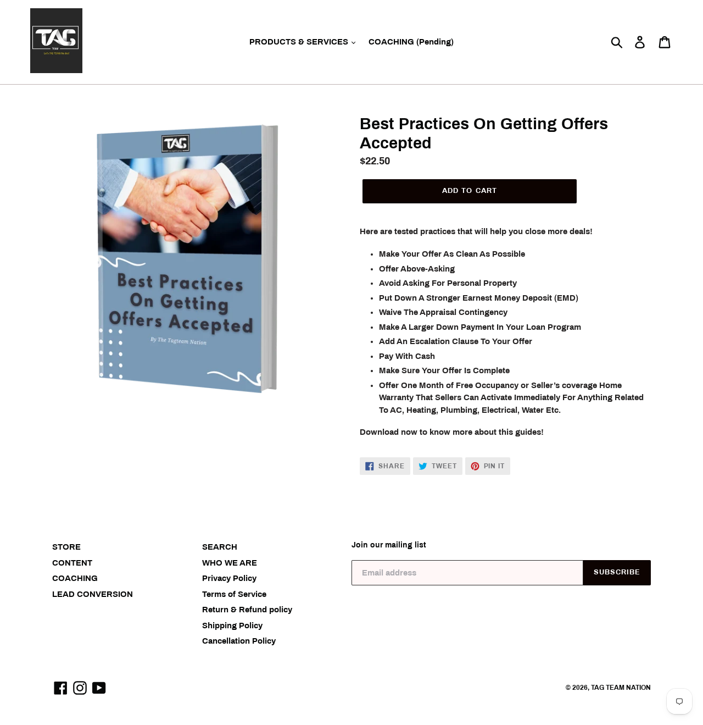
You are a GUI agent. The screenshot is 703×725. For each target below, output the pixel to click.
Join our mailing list (389, 545)
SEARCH (219, 547)
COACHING (75, 578)
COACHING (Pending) (411, 41)
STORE (66, 547)
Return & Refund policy (247, 609)
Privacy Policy (229, 578)
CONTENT (72, 562)
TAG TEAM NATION (621, 687)
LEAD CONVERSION (92, 594)
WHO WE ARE (229, 562)
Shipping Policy (232, 625)
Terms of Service (234, 594)
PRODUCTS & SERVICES (299, 41)
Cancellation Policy (239, 641)
